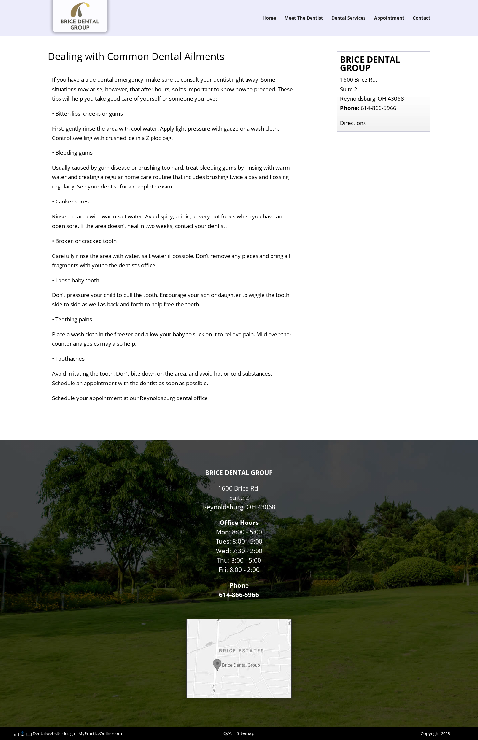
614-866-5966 (378, 108)
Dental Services (348, 18)
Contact (421, 18)
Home (269, 18)
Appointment (389, 18)
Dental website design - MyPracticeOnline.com (77, 733)
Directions (353, 123)
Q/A (227, 733)
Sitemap (246, 733)
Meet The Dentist (304, 18)
